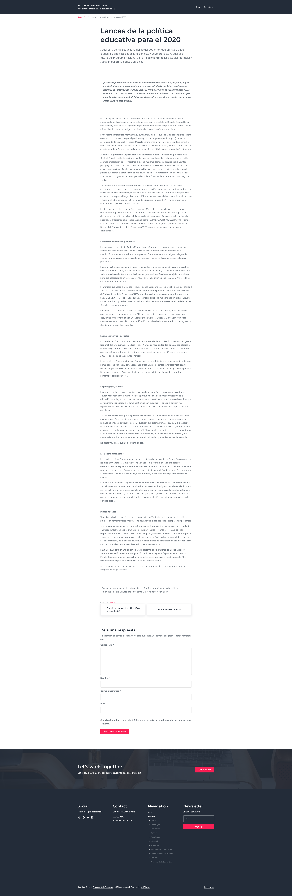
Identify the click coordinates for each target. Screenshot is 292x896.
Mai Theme (145, 887)
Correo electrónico (110, 691)
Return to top (209, 887)
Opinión (87, 17)
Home (80, 17)
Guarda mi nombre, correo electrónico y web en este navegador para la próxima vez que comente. (145, 722)
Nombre (105, 678)
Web (102, 704)
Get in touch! (205, 770)
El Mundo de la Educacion (93, 5)
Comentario (107, 645)
